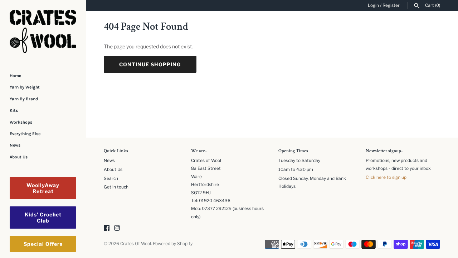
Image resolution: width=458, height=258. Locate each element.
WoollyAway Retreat (42, 188)
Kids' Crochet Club (43, 217)
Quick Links (116, 151)
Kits (14, 110)
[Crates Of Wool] (43, 31)
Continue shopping (150, 64)
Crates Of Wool (135, 243)
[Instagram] (117, 228)
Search (111, 178)
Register (391, 5)
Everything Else (25, 133)
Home (15, 75)
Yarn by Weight (25, 87)
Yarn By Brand (24, 98)
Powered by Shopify (173, 243)
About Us (19, 156)
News (15, 145)
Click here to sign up (386, 177)
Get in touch (116, 187)
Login (373, 5)
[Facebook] (106, 228)
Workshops (21, 122)
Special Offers (43, 244)
